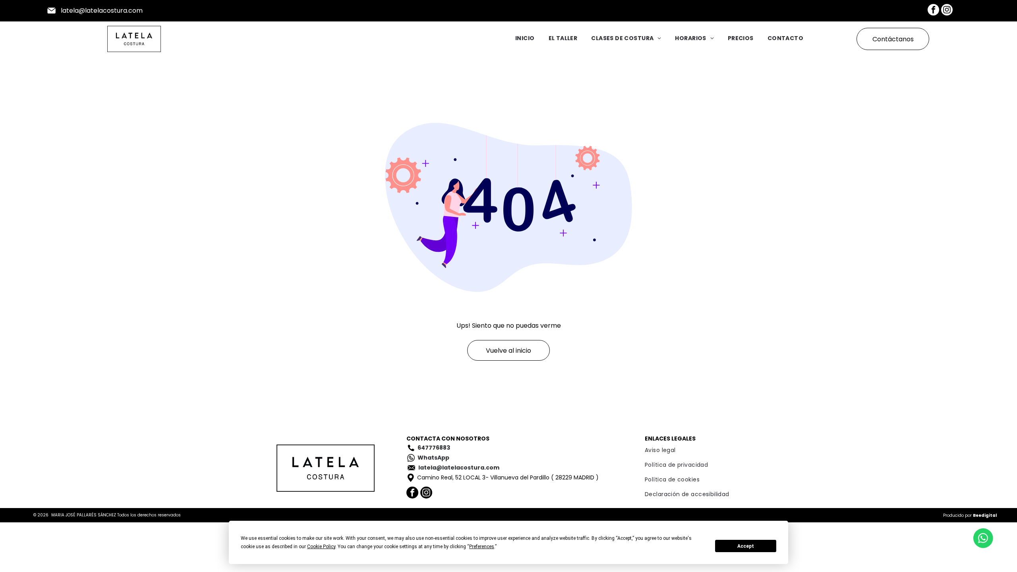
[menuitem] (518, 39)
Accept (745, 546)
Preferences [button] (481, 546)
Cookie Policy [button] (321, 546)
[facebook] (933, 10)
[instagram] (947, 10)
